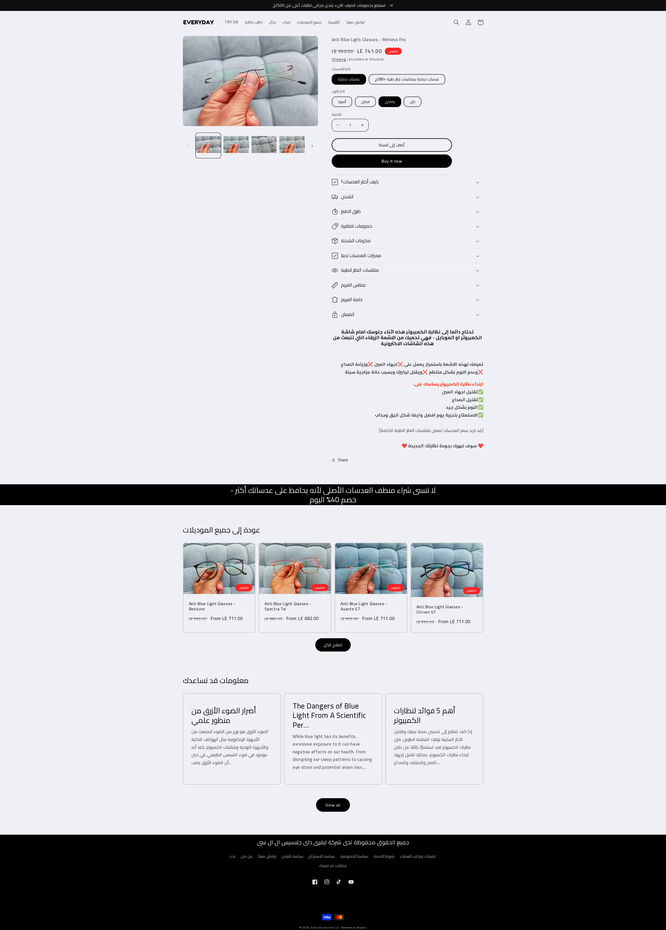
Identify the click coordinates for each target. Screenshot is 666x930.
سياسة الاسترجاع (322, 856)
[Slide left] (188, 145)
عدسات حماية (349, 79)
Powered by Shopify (354, 927)
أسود (342, 101)
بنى (412, 101)
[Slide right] (312, 145)
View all (332, 805)
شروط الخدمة (384, 856)
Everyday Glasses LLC (325, 927)
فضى (365, 101)
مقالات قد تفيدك (333, 865)
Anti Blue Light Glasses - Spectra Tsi (288, 606)
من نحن (247, 856)
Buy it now (391, 161)
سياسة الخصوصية (354, 856)
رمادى (390, 101)
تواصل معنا (267, 856)
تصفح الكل (333, 645)
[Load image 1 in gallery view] (208, 145)
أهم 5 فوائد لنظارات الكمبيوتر (424, 715)
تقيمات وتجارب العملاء (418, 856)
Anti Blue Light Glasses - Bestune (212, 606)
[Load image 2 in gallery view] (236, 145)
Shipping (339, 59)
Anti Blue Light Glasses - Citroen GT (440, 609)
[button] (457, 22)
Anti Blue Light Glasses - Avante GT (364, 606)
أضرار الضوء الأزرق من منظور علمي (223, 715)
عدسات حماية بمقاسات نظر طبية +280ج (407, 79)
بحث (232, 856)
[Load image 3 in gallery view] (264, 145)
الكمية (336, 114)
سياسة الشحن (292, 856)
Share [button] (343, 460)
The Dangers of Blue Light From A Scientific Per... (329, 715)
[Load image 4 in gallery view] (292, 145)
